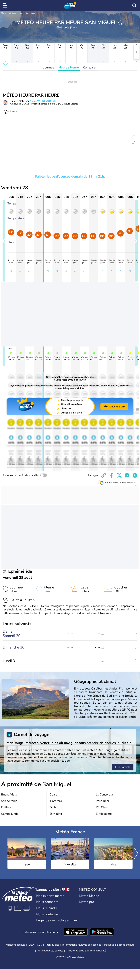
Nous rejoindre (47, 908)
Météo (3, 13)
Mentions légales (15, 944)
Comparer (90, 67)
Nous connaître (47, 902)
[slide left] (4, 241)
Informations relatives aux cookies (81, 944)
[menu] (6, 5)
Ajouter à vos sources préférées (120, 482)
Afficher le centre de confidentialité (86, 950)
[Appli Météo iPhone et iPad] (76, 932)
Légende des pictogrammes (57, 920)
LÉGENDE (12, 111)
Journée (48, 67)
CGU (31, 944)
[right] (136, 52)
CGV (39, 944)
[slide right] (136, 241)
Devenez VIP (117, 406)
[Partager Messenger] (127, 475)
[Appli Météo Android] (102, 932)
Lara (21, 13)
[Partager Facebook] (111, 475)
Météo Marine (89, 896)
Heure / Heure (69, 67)
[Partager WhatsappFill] (135, 475)
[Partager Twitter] (119, 475)
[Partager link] (103, 475)
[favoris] (120, 22)
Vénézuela (13, 13)
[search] (134, 5)
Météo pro (86, 902)
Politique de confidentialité (119, 944)
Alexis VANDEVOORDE (43, 101)
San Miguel (30, 13)
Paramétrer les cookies (50, 950)
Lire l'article (123, 767)
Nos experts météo (50, 896)
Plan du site (52, 944)
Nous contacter (47, 914)
